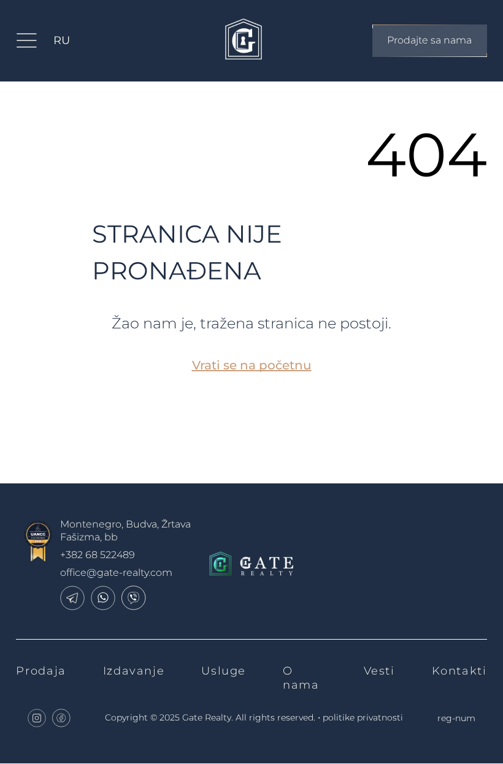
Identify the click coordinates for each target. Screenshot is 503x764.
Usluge (223, 671)
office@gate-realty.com (116, 572)
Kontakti (459, 671)
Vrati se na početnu (252, 365)
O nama (301, 678)
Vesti (379, 671)
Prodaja (41, 671)
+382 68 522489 (97, 555)
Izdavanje (134, 671)
